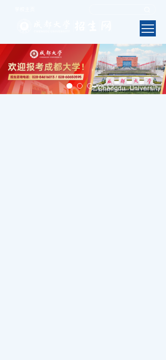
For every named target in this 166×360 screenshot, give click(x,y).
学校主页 (25, 9)
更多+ (152, 226)
